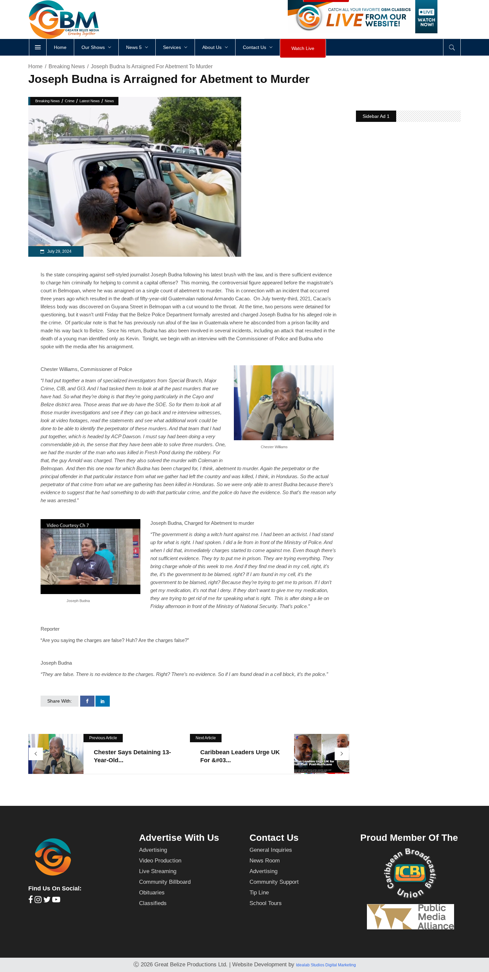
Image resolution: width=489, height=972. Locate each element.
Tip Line (259, 892)
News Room (264, 860)
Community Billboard (165, 882)
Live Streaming (157, 871)
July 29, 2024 (59, 251)
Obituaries (152, 892)
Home (35, 66)
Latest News (90, 101)
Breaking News (67, 66)
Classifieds (153, 903)
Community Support (274, 882)
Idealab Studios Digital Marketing (326, 965)
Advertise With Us (179, 837)
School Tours (265, 903)
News (109, 101)
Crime (70, 101)
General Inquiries (270, 850)
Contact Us (274, 837)
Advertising (153, 850)
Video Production (160, 860)
